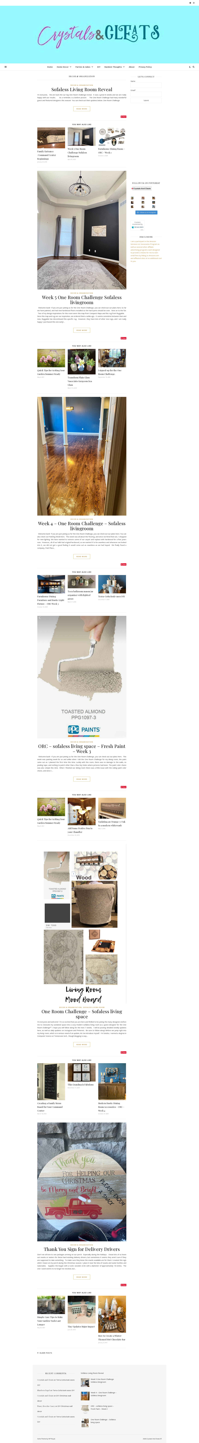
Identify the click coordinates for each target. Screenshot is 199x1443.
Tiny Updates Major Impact (81, 1326)
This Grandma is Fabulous (81, 1084)
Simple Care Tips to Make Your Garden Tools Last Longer (50, 1321)
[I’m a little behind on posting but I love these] (132, 202)
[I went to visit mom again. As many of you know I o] (132, 206)
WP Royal (51, 1439)
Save (124, 338)
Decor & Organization (82, 85)
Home (50, 67)
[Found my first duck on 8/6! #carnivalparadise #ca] (143, 202)
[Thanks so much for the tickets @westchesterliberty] (153, 198)
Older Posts (45, 1353)
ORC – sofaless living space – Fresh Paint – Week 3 (81, 748)
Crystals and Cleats (45, 1380)
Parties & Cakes (83, 67)
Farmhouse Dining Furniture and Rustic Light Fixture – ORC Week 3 (50, 600)
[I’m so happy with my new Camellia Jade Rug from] (143, 206)
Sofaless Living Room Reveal (81, 89)
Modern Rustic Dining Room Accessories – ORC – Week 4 (111, 1107)
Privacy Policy (145, 67)
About (132, 67)
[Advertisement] (146, 142)
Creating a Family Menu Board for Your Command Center (50, 1107)
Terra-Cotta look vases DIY (111, 596)
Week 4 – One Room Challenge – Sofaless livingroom (82, 525)
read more (81, 109)
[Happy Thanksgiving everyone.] (132, 198)
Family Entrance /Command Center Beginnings (46, 155)
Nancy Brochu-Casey (46, 1406)
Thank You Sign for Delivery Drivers (82, 1249)
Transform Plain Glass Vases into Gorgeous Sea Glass (80, 381)
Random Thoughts (113, 67)
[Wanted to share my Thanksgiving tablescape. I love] (143, 198)
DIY (98, 67)
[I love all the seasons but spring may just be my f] (153, 206)
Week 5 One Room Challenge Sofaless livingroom (77, 153)
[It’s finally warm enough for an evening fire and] (153, 202)
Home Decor (63, 67)
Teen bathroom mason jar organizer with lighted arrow (80, 595)
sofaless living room (94, 1007)
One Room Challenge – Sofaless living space (82, 1013)
